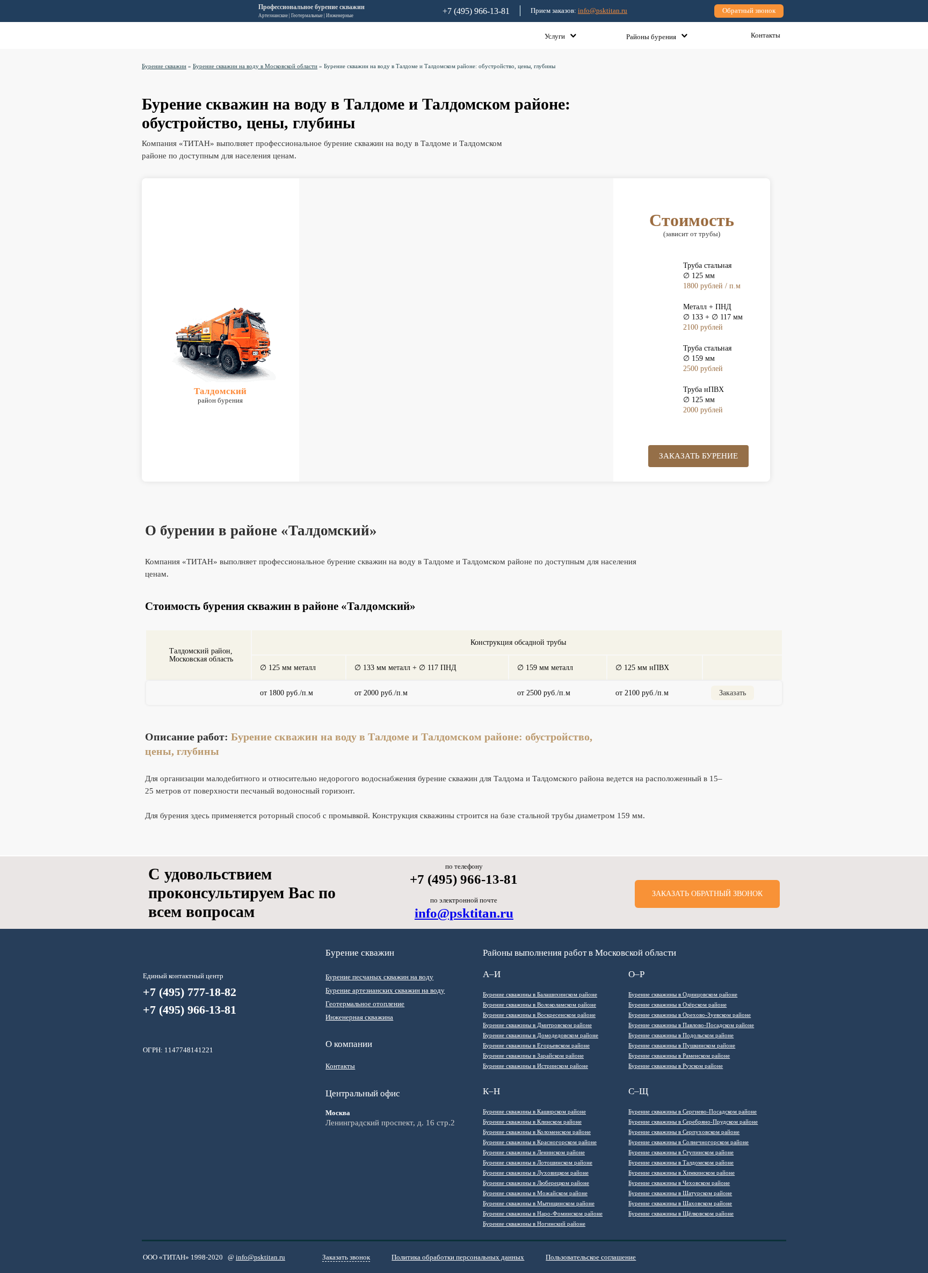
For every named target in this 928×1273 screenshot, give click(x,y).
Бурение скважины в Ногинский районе (534, 1223)
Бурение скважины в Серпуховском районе (684, 1132)
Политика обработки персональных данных (458, 1257)
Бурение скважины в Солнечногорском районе (688, 1142)
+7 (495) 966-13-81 (189, 1009)
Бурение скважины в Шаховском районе (680, 1203)
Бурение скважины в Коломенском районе (537, 1132)
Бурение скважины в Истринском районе (535, 1066)
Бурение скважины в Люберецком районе (536, 1183)
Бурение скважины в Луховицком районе (536, 1172)
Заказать (732, 693)
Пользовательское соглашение (591, 1257)
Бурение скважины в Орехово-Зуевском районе (689, 1015)
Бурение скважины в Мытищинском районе (539, 1203)
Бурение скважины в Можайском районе (535, 1193)
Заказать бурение (698, 456)
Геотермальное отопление (364, 1004)
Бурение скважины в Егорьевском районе (536, 1045)
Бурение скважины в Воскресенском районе (539, 1015)
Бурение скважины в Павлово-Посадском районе (691, 1025)
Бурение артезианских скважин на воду (385, 990)
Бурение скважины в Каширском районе (534, 1111)
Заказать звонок (346, 1257)
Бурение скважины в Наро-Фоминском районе (543, 1213)
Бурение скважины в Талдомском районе (681, 1162)
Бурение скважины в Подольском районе (681, 1035)
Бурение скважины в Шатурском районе (680, 1193)
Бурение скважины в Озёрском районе (677, 1004)
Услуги (555, 37)
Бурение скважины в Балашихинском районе (540, 994)
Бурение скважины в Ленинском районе (534, 1152)
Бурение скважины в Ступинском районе (681, 1152)
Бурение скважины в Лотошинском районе (537, 1162)
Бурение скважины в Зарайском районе (533, 1055)
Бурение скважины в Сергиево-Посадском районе (692, 1111)
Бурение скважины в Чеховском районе (679, 1183)
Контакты (765, 35)
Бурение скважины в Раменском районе (679, 1055)
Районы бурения (651, 37)
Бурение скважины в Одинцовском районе (682, 994)
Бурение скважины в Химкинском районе (681, 1172)
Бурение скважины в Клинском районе (532, 1121)
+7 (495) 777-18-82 (189, 992)
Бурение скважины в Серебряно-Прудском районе (693, 1121)
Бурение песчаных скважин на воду (379, 977)
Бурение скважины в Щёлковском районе (681, 1213)
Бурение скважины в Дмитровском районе (537, 1025)
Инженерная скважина (359, 1017)
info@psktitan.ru (602, 10)
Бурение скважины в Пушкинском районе (681, 1045)
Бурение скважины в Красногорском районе (540, 1142)
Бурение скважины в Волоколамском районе (539, 1004)
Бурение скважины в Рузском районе (675, 1066)
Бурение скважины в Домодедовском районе (540, 1035)
